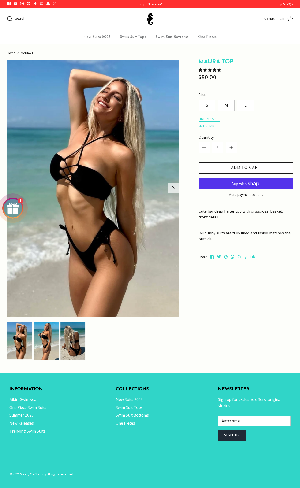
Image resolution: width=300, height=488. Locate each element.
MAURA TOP (29, 53)
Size (202, 94)
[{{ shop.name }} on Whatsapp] (54, 3)
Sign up (232, 435)
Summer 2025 (21, 415)
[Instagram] (22, 3)
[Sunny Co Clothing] (150, 19)
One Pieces (207, 37)
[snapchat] (48, 3)
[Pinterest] (28, 3)
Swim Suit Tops (133, 37)
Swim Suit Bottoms (172, 37)
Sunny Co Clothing (33, 474)
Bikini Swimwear (23, 399)
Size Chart (207, 126)
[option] (93, 188)
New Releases (21, 423)
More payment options (245, 195)
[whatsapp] (232, 257)
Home (11, 53)
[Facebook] (9, 3)
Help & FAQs (284, 4)
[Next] (173, 188)
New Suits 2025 (96, 37)
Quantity (206, 137)
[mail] (41, 3)
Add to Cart (245, 168)
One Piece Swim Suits (27, 407)
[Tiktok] (35, 3)
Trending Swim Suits (27, 431)
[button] (210, 70)
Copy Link (246, 257)
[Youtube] (15, 3)
